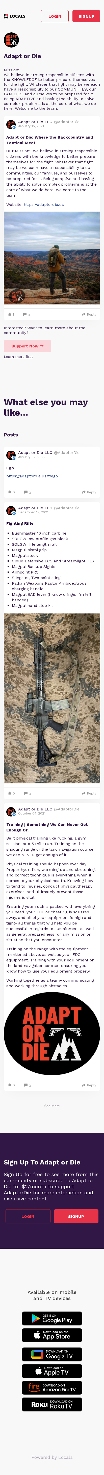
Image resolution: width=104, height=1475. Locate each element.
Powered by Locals (52, 1457)
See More (52, 1106)
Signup (86, 16)
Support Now (24, 346)
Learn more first (18, 357)
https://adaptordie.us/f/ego (32, 476)
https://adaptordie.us (44, 204)
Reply (91, 314)
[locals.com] (14, 16)
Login (54, 16)
